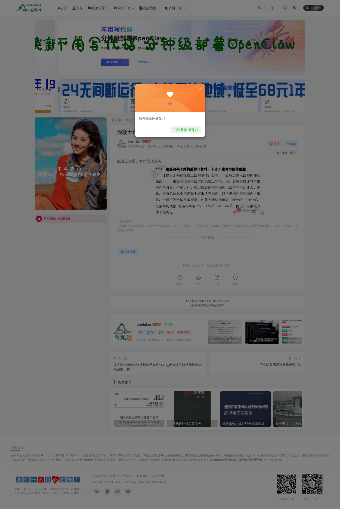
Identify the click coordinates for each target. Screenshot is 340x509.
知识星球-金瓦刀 (186, 129)
